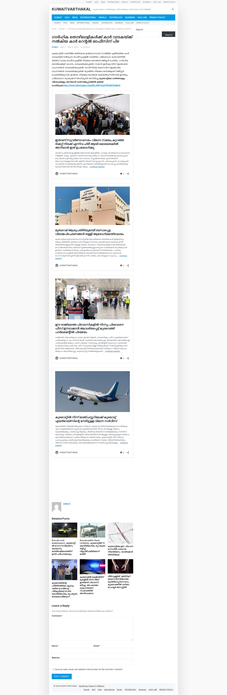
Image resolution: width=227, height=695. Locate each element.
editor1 (62, 47)
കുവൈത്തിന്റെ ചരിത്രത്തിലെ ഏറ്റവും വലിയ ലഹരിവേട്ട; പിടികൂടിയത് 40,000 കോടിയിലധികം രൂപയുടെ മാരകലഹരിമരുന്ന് (64, 589)
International (113, 2)
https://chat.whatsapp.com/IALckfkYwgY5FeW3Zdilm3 (91, 85)
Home (54, 29)
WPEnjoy (100, 686)
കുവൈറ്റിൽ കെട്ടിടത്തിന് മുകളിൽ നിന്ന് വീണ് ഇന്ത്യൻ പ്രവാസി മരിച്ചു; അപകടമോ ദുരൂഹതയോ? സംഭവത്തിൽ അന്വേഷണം (92, 585)
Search (139, 29)
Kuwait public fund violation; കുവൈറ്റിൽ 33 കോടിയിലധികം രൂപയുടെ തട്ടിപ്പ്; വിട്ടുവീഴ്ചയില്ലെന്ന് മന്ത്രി (92, 547)
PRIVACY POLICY (169, 2)
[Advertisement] (92, 478)
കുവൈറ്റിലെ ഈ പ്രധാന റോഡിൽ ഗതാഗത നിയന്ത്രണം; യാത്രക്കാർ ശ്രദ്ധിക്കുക (120, 550)
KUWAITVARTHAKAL (71, 9)
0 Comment (85, 47)
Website (56, 658)
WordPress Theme (86, 686)
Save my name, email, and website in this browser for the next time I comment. (89, 669)
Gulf (97, 2)
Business (147, 2)
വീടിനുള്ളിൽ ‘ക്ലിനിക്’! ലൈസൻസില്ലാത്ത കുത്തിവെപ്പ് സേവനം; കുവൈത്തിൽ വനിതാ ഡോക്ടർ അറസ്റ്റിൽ (119, 582)
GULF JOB (157, 2)
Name (55, 646)
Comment (57, 616)
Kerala (125, 2)
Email (97, 646)
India (103, 2)
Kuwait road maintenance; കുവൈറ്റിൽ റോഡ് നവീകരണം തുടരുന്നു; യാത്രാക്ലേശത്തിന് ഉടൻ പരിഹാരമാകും (63, 547)
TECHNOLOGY (135, 2)
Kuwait (89, 2)
